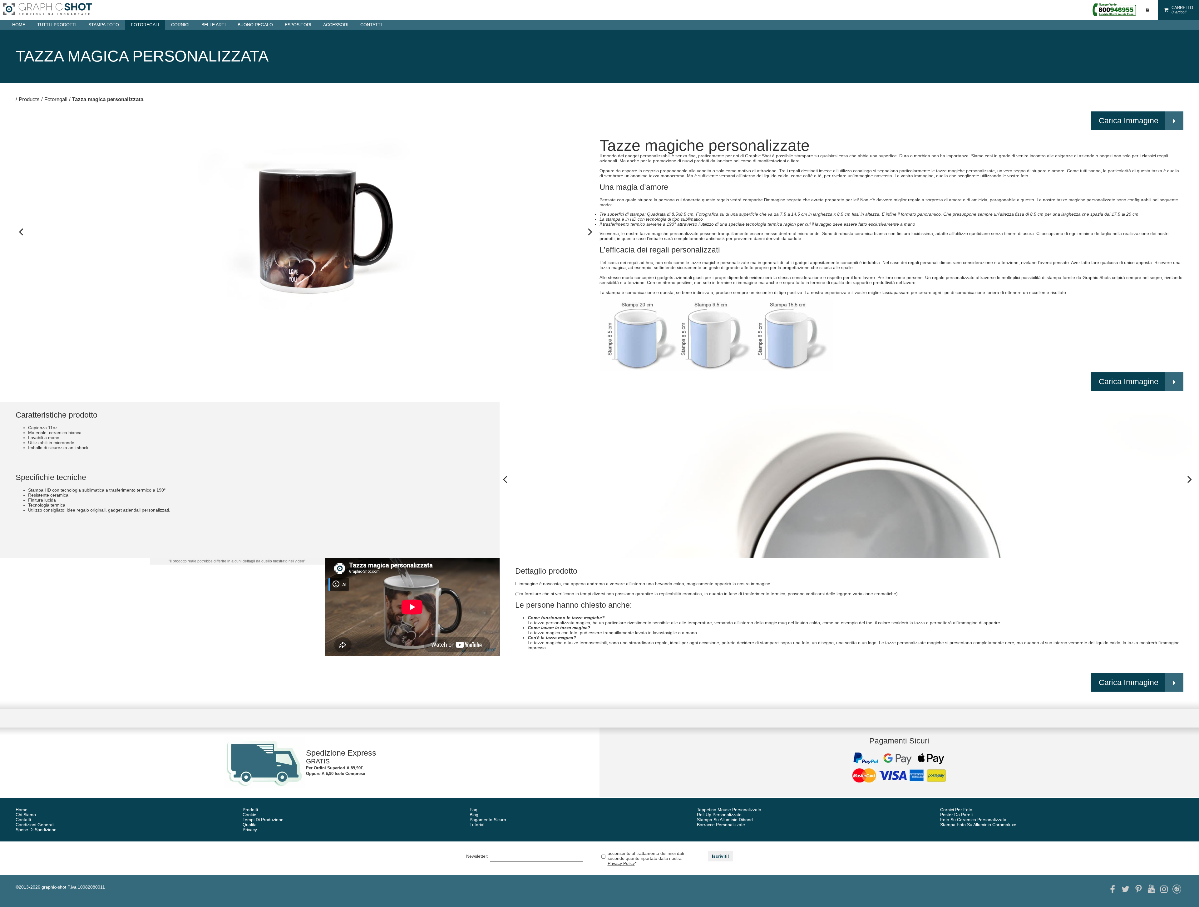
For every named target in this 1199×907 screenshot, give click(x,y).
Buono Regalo (255, 24)
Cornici (180, 24)
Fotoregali (145, 24)
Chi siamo (26, 814)
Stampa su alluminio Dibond (725, 819)
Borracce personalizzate (721, 824)
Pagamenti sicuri (899, 740)
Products (29, 99)
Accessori (335, 24)
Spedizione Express (341, 752)
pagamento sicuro (488, 819)
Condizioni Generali (35, 824)
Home (21, 809)
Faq (473, 809)
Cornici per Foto (956, 809)
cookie (249, 814)
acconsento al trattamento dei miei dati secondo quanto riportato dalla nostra (646, 858)
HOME (18, 24)
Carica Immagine (1128, 120)
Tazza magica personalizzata (107, 99)
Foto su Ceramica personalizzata (973, 819)
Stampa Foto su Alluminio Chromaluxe (978, 824)
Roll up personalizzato (719, 814)
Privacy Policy (621, 863)
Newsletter (477, 856)
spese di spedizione (36, 829)
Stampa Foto (103, 24)
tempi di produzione (263, 819)
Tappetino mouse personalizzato (729, 809)
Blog (474, 814)
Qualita (250, 824)
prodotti (250, 809)
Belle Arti (213, 24)
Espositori (298, 24)
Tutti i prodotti (56, 24)
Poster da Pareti (956, 814)
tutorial (477, 824)
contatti (371, 24)
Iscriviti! (720, 856)
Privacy (250, 829)
